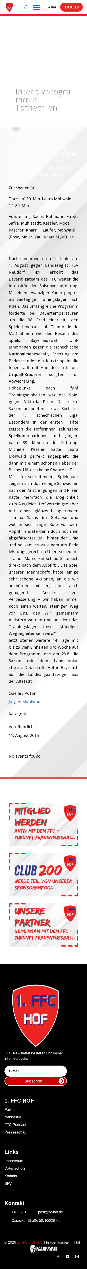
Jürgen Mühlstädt (25, 701)
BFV (8, 1183)
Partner (10, 1109)
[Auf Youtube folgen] (67, 1256)
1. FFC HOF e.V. (30, 1242)
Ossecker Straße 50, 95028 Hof (36, 1220)
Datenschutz (14, 1168)
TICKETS (71, 7)
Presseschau (15, 1132)
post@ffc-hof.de (50, 1212)
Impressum (13, 1161)
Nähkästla (12, 1117)
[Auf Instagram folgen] (77, 1256)
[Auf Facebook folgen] (58, 1256)
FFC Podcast (15, 1125)
